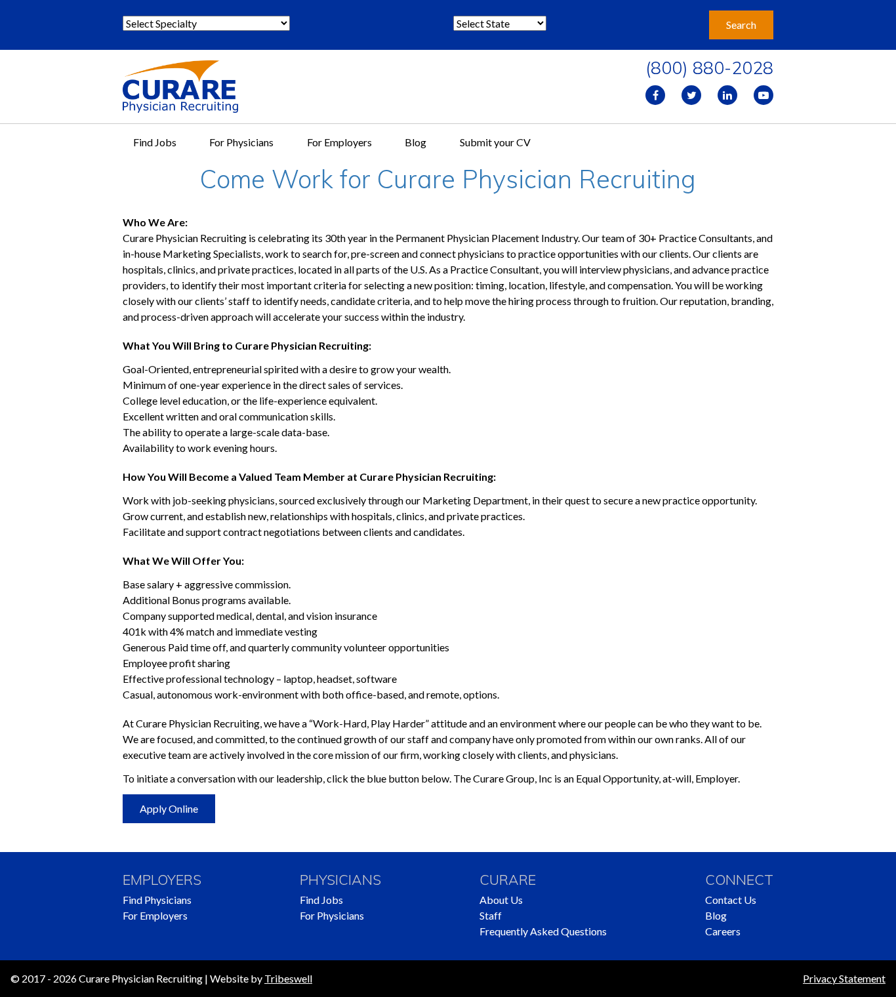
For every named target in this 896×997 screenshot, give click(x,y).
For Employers (339, 142)
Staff (490, 915)
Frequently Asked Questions (543, 931)
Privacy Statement (844, 978)
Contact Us (730, 899)
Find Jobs (154, 142)
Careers (723, 931)
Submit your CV (495, 142)
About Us (501, 899)
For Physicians (241, 142)
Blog (415, 142)
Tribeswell (288, 978)
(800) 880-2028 (709, 67)
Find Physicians (157, 899)
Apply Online (169, 808)
